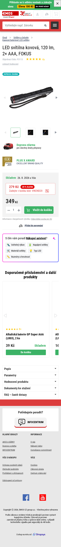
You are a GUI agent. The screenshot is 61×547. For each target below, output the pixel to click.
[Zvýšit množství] (18, 210)
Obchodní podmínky (10, 469)
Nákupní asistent (36, 238)
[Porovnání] (46, 14)
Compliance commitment (41, 450)
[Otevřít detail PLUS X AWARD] (8, 162)
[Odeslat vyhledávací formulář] (45, 25)
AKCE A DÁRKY (8, 442)
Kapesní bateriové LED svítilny (15, 40)
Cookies (34, 465)
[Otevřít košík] (56, 14)
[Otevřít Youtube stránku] (43, 497)
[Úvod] (18, 14)
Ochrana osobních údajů (12, 465)
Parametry (10, 375)
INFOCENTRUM (8, 450)
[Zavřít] (57, 3)
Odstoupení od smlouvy (12, 480)
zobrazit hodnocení (10, 64)
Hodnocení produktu (16, 381)
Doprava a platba (9, 446)
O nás (33, 442)
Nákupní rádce (36, 446)
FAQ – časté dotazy (15, 394)
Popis (7, 368)
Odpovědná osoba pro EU (41, 219)
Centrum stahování (38, 473)
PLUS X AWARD (26, 160)
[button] (55, 25)
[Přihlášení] (37, 14)
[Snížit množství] (8, 210)
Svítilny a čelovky (21, 37)
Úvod (4, 37)
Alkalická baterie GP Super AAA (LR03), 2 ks (25, 336)
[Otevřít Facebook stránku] (26, 497)
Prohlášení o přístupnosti (12, 473)
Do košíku (26, 352)
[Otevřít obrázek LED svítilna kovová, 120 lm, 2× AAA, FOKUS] (15, 132)
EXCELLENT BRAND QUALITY (30, 163)
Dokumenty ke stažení (17, 388)
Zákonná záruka (37, 469)
